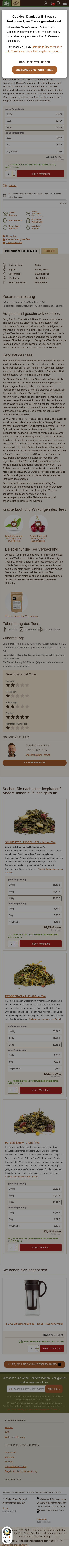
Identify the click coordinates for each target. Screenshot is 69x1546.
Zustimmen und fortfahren (34, 69)
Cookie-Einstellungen (34, 62)
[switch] (7, 1541)
